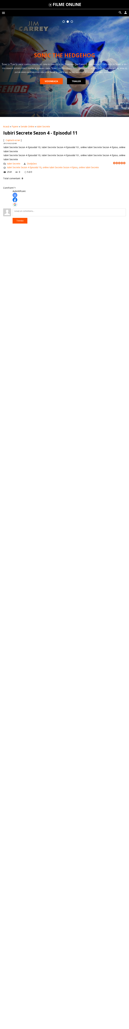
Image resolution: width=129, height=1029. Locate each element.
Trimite (20, 220)
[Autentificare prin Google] (15, 204)
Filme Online (67, 4)
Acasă (6, 126)
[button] (64, 21)
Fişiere (15, 126)
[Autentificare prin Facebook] (15, 199)
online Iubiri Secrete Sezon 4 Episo (60, 167)
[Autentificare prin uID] (15, 195)
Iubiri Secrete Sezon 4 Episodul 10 (24, 167)
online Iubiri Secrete (89, 167)
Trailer (76, 81)
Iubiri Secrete (43, 126)
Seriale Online (27, 126)
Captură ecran (13, 140)
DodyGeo (32, 163)
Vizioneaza (51, 81)
